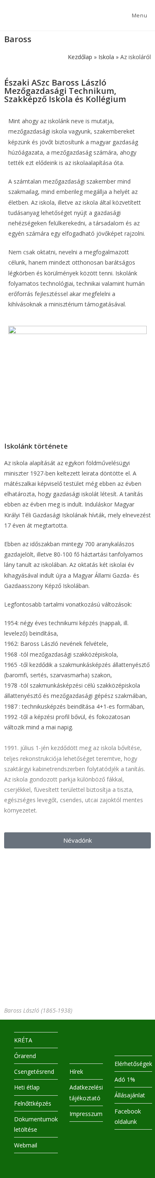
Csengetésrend (34, 1071)
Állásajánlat (129, 1095)
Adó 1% (124, 1079)
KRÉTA (23, 1040)
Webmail (25, 1145)
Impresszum (86, 1114)
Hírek (76, 1071)
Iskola (106, 57)
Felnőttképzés (32, 1103)
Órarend (25, 1056)
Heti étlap (27, 1087)
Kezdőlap (80, 57)
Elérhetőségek (133, 1064)
